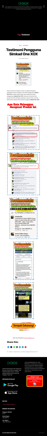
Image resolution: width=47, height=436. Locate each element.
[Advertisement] (23, 25)
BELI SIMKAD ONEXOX (9, 404)
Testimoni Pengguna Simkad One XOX (23, 52)
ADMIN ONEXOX (24, 58)
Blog (20, 45)
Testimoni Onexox (17, 351)
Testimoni (25, 45)
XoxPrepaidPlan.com (29, 338)
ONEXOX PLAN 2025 (11, 432)
